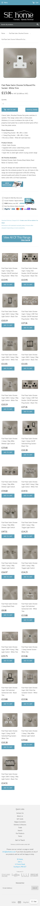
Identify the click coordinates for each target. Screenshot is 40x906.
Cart (36, 3)
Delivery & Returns (20, 825)
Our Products (20, 833)
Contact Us (20, 813)
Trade (20, 828)
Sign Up (35, 888)
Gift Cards (20, 819)
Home (3, 33)
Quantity (4, 100)
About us (20, 816)
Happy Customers (20, 822)
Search (20, 830)
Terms (20, 836)
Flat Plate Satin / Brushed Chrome (18, 33)
